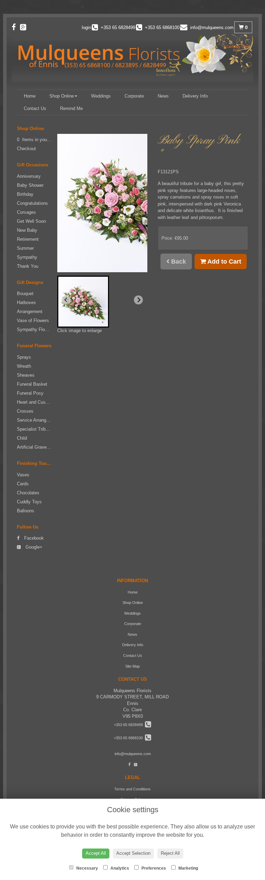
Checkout (26, 148)
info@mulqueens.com (133, 754)
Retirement (28, 239)
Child (22, 438)
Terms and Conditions (132, 789)
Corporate (134, 96)
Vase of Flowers (33, 320)
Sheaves (26, 375)
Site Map (132, 666)
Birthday (25, 194)
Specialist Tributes (35, 429)
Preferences (153, 868)
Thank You (27, 266)
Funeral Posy (30, 393)
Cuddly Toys (29, 501)
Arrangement (29, 311)
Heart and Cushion (35, 402)
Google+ (33, 547)
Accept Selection (133, 853)
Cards (23, 483)
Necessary (86, 868)
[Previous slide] (66, 299)
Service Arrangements (39, 420)
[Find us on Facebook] (16, 27)
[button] (83, 302)
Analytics (119, 868)
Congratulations (32, 203)
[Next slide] (138, 299)
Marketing (187, 868)
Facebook (33, 538)
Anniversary (29, 176)
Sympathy (27, 257)
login (86, 27)
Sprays (24, 357)
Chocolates (28, 492)
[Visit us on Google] (25, 27)
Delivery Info (195, 96)
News (163, 96)
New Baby (27, 230)
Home (30, 96)
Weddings (101, 96)
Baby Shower (30, 185)
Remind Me (71, 108)
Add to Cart (223, 261)
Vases (23, 474)
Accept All (96, 853)
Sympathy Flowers (35, 329)
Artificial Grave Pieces (39, 447)
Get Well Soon (31, 221)
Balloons (25, 510)
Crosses (25, 411)
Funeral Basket (32, 384)
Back (177, 261)
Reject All (170, 853)
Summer (25, 248)
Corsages (26, 212)
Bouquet (25, 293)
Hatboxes (26, 302)
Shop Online (61, 96)
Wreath (24, 366)
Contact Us (35, 108)
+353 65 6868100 (129, 738)
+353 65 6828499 (129, 725)
